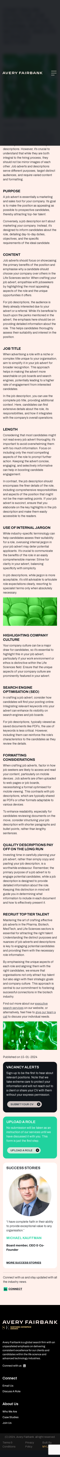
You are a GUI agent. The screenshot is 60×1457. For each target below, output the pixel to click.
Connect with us (12, 1365)
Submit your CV (22, 1104)
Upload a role (21, 1150)
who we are (9, 1411)
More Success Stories (23, 1262)
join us (7, 1422)
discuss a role (11, 1391)
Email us (7, 1385)
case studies (10, 1417)
